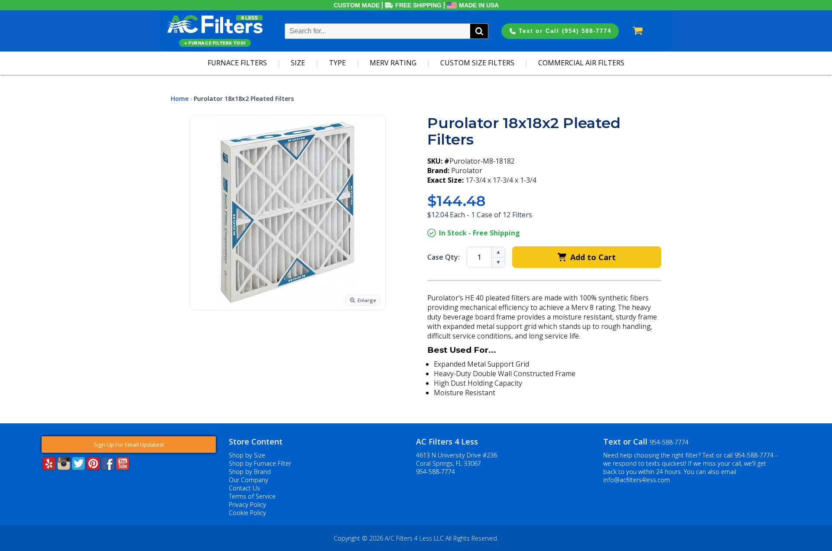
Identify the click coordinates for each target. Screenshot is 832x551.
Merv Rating (393, 63)
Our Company (248, 480)
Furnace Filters (237, 63)
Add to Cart (593, 257)
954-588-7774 (435, 471)
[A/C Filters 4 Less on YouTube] (122, 468)
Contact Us (244, 488)
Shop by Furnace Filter (260, 463)
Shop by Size (247, 455)
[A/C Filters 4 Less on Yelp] (49, 468)
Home (179, 98)
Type (337, 63)
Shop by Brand (250, 471)
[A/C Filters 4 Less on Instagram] (63, 468)
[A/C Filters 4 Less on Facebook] (108, 468)
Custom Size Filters (477, 63)
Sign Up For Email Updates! (129, 444)
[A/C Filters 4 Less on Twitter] (78, 468)
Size (298, 63)
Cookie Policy (247, 513)
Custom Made (357, 5)
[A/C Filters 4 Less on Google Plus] (42, 483)
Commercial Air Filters (581, 63)
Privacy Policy (247, 504)
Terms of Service (252, 496)
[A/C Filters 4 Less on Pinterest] (93, 468)
